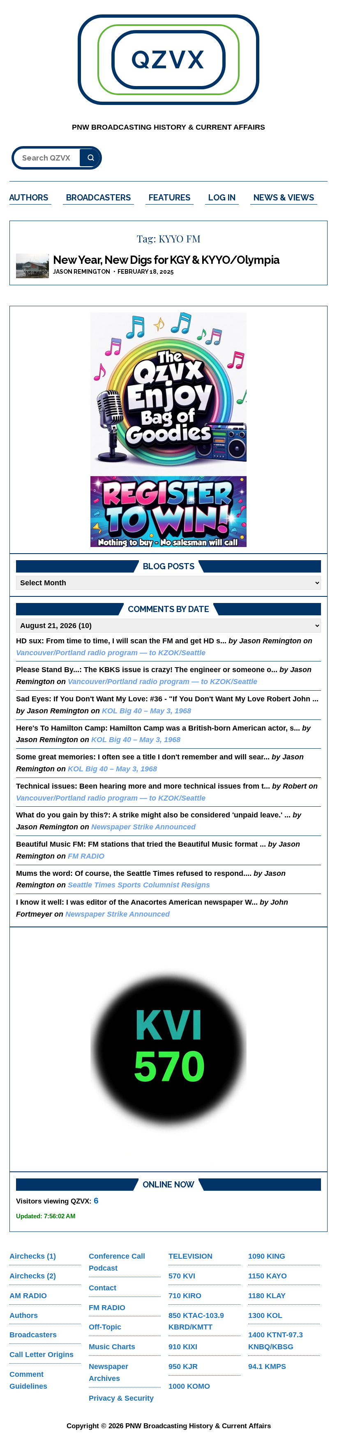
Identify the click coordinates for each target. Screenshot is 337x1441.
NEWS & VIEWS (284, 198)
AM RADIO (28, 1296)
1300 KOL (265, 1315)
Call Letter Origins (41, 1354)
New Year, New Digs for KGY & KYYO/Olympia (166, 260)
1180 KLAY (267, 1296)
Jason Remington (81, 271)
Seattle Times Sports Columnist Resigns (139, 885)
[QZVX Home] (168, 429)
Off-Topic (105, 1327)
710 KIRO (184, 1296)
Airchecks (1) (32, 1256)
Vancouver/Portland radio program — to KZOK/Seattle (110, 653)
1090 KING (266, 1256)
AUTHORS (28, 198)
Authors (23, 1315)
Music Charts (112, 1347)
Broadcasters (33, 1335)
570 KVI (181, 1276)
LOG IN (221, 198)
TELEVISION (190, 1256)
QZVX (168, 59)
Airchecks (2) (32, 1276)
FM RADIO (86, 856)
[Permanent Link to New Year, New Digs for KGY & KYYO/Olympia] (32, 266)
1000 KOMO (189, 1386)
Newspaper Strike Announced (143, 827)
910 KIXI (182, 1347)
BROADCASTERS (98, 198)
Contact (102, 1288)
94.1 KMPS (267, 1366)
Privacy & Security (121, 1398)
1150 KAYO (267, 1276)
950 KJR (183, 1366)
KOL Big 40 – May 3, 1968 (146, 711)
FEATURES (169, 198)
